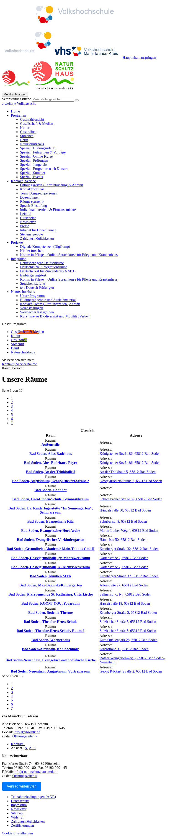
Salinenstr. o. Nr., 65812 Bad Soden (125, 594)
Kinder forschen (31, 251)
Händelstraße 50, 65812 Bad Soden (125, 510)
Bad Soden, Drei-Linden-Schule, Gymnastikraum (50, 499)
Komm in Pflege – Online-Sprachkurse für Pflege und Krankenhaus (69, 255)
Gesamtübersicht (32, 119)
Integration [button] (18, 259)
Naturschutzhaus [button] (23, 292)
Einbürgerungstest (33, 275)
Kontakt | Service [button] (23, 181)
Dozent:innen (29, 197)
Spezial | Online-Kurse (36, 156)
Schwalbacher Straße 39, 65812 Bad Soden (131, 499)
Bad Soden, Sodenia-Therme (50, 612)
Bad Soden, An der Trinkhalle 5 (50, 472)
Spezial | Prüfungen (34, 160)
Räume (32, 201)
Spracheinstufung (32, 283)
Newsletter (28, 222)
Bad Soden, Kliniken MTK (50, 576)
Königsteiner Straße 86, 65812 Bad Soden (130, 453)
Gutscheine (28, 218)
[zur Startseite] (39, 90)
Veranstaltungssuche (16, 99)
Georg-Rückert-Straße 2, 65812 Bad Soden (131, 481)
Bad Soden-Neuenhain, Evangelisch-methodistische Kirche (50, 660)
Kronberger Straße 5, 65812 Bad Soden (128, 612)
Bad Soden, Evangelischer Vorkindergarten (50, 540)
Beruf (24, 140)
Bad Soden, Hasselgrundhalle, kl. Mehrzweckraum (50, 567)
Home (15, 111)
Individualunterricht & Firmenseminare (48, 210)
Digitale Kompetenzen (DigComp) (45, 246)
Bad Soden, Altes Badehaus (50, 453)
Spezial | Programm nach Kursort (44, 169)
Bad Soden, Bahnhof (50, 490)
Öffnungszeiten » (24, 736)
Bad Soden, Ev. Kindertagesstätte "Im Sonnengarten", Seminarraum (50, 510)
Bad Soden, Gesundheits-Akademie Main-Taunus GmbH (50, 549)
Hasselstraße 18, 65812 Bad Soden (125, 603)
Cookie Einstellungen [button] (17, 833)
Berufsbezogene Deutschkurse (42, 263)
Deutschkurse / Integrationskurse (43, 267)
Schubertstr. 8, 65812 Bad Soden (123, 521)
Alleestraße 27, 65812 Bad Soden (124, 585)
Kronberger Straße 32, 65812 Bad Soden (129, 549)
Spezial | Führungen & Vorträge (43, 152)
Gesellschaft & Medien (36, 123)
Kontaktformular (32, 189)
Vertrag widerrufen (21, 786)
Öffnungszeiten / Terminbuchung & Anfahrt (51, 185)
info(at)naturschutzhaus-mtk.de (36, 772)
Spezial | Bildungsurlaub (37, 148)
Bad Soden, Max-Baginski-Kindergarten (50, 585)
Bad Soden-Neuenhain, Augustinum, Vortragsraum (50, 671)
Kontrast (18, 744)
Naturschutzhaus (32, 144)
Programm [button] (18, 115)
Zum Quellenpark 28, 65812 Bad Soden (128, 640)
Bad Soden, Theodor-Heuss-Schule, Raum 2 (50, 631)
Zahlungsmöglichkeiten (37, 238)
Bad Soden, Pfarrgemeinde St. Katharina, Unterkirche (50, 594)
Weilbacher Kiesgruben (37, 312)
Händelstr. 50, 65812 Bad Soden (123, 540)
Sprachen (26, 136)
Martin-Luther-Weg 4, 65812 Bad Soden (129, 530)
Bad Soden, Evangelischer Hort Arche (50, 530)
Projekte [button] (17, 242)
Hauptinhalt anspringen (139, 57)
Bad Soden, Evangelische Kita (50, 521)
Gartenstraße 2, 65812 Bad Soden (124, 558)
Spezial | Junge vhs (33, 164)
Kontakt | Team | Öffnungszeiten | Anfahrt (50, 304)
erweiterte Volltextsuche (19, 103)
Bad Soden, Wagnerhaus (50, 640)
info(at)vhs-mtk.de (27, 732)
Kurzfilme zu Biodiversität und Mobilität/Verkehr (55, 316)
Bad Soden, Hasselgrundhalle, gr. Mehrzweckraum (50, 558)
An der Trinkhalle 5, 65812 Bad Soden (128, 472)
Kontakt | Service (14, 364)
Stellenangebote (31, 234)
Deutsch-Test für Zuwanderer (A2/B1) (47, 271)
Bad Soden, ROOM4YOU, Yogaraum (50, 603)
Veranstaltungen (31, 308)
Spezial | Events (31, 177)
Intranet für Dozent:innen (38, 230)
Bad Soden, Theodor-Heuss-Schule (50, 622)
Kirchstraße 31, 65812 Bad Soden (124, 649)
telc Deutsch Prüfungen (37, 287)
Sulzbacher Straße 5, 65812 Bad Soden (128, 622)
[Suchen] (77, 100)
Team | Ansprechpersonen (38, 193)
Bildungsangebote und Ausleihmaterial (48, 300)
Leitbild (25, 214)
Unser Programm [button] (14, 324)
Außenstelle (50, 444)
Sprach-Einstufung (33, 205)
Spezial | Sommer (32, 173)
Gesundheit (28, 132)
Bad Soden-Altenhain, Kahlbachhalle (50, 649)
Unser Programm (32, 296)
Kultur (24, 128)
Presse (24, 226)
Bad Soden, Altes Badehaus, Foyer (50, 463)
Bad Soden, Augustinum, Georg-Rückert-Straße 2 (50, 481)
